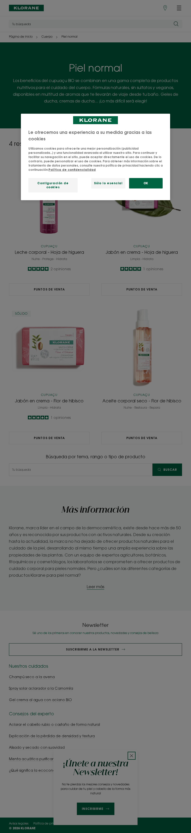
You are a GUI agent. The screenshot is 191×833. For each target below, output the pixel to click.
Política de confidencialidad (72, 170)
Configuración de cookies (52, 185)
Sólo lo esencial (108, 183)
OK (145, 183)
